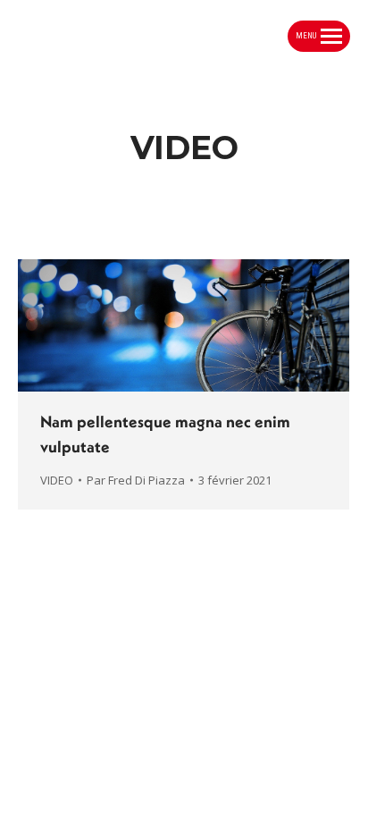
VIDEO (56, 480)
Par (136, 480)
